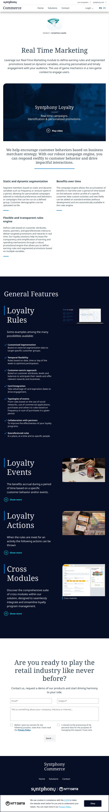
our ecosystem (82, 2)
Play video (57, 130)
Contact (65, 8)
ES (104, 8)
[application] (54, 803)
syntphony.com (98, 2)
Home (40, 8)
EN (100, 8)
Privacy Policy (24, 730)
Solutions (52, 8)
